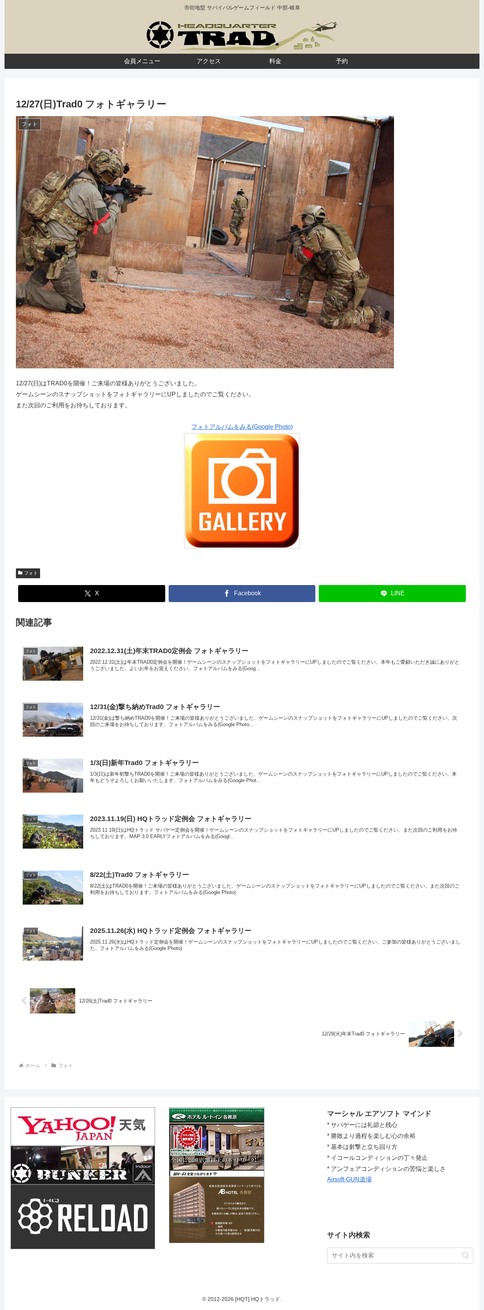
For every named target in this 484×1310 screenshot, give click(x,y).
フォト (31, 573)
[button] (465, 1255)
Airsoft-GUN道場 (349, 1179)
